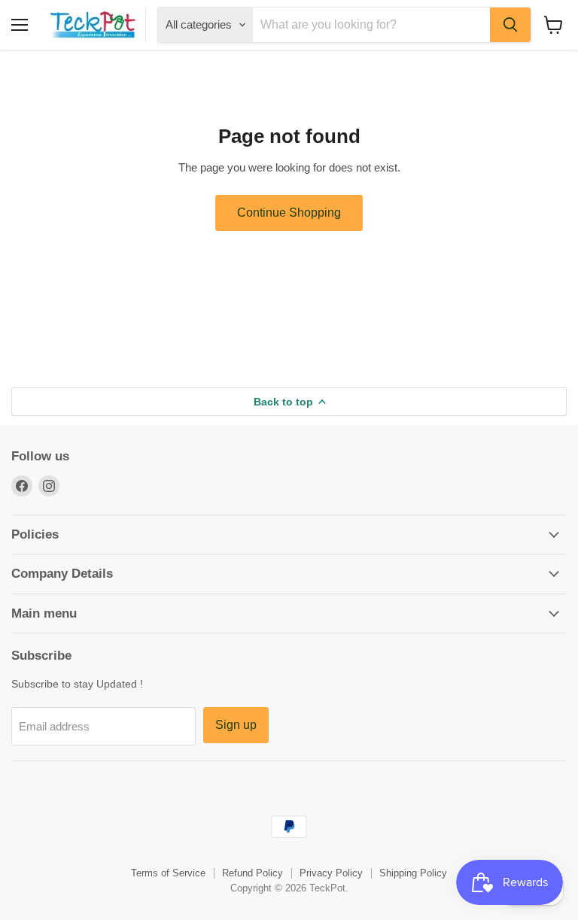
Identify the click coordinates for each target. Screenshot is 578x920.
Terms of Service (168, 873)
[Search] (510, 25)
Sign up (236, 724)
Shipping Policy (413, 873)
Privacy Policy (331, 873)
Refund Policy (252, 873)
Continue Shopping (289, 212)
